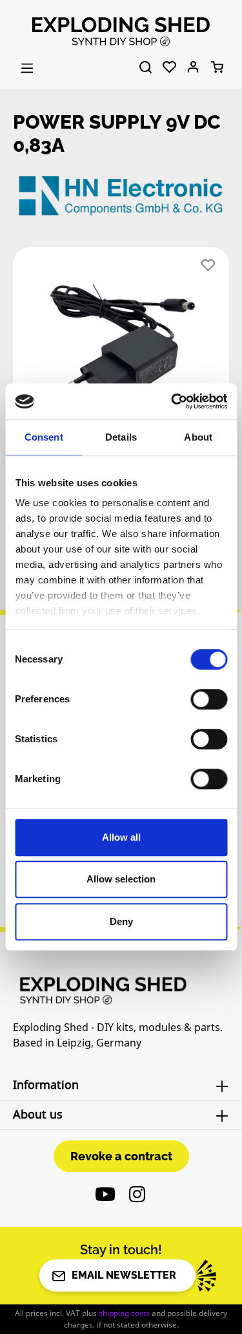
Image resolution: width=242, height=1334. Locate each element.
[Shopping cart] (217, 67)
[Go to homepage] (121, 30)
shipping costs (124, 1313)
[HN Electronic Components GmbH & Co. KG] (121, 195)
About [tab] (198, 437)
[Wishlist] (169, 67)
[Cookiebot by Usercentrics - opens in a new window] (172, 401)
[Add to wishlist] (208, 265)
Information (46, 1084)
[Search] (145, 67)
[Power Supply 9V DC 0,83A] (120, 343)
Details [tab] (121, 437)
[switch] (208, 699)
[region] (121, 348)
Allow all (121, 837)
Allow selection (121, 878)
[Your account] (193, 67)
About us (38, 1114)
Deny (121, 921)
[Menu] (27, 68)
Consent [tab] (44, 437)
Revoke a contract (121, 1156)
